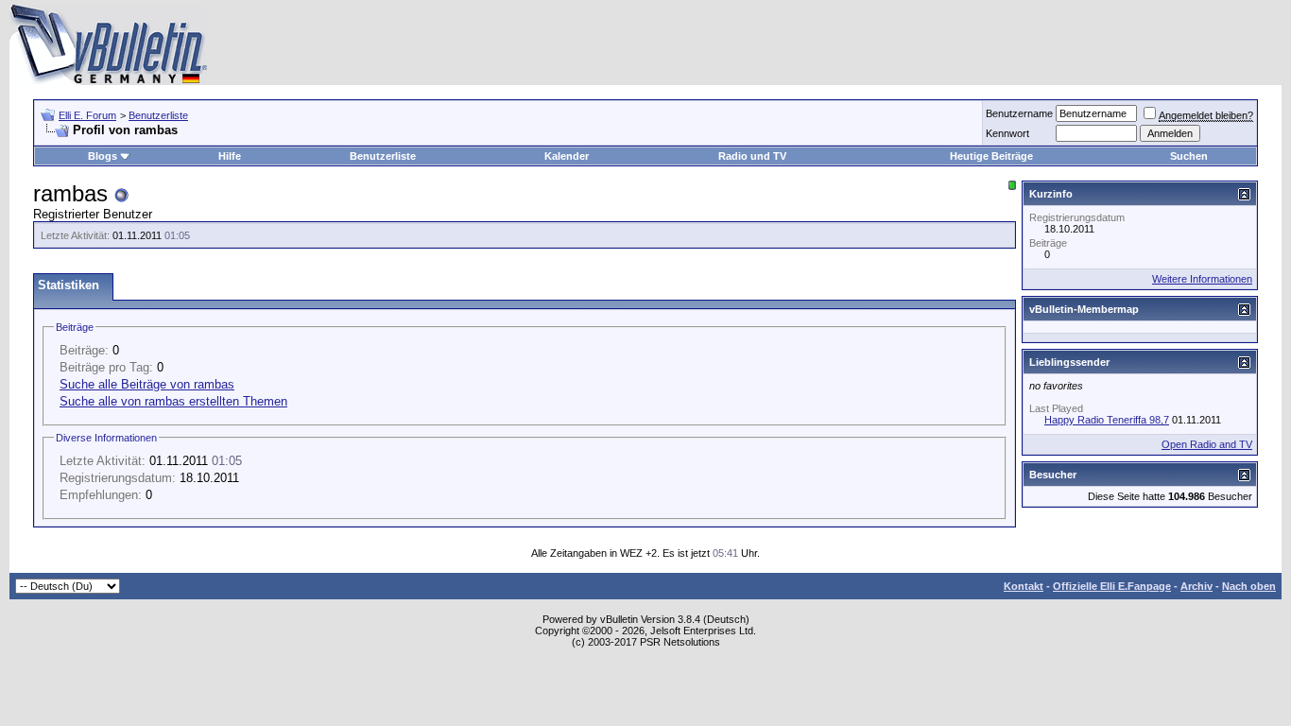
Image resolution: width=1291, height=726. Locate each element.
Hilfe (229, 156)
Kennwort (1007, 133)
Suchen (1189, 156)
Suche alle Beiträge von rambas (147, 384)
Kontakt (1023, 586)
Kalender (566, 156)
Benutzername (1019, 113)
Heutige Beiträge (991, 156)
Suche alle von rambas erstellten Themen (173, 401)
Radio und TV (752, 156)
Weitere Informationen (1202, 279)
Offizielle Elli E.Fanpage (1112, 586)
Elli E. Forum (87, 115)
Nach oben (1249, 586)
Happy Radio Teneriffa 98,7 (1106, 419)
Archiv (1196, 586)
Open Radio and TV (1207, 444)
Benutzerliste (158, 115)
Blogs (102, 156)
